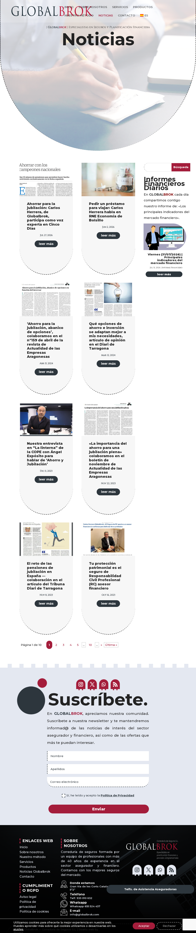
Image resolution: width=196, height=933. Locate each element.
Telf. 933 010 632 (81, 898)
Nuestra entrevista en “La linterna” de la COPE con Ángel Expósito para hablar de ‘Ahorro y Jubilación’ (45, 453)
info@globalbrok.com (84, 914)
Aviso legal (28, 897)
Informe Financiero (172, 267)
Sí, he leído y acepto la (100, 795)
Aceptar (143, 926)
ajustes (18, 929)
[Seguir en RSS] (115, 684)
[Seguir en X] (92, 684)
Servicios (120, 7)
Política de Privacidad (117, 795)
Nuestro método (79, 15)
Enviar (98, 809)
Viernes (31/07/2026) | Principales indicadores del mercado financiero (165, 259)
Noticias (106, 15)
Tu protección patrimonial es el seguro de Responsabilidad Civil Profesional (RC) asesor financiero (105, 575)
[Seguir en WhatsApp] (103, 684)
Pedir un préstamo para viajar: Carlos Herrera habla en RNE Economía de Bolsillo (107, 212)
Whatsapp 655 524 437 (85, 906)
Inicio (69, 7)
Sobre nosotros (92, 7)
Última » (111, 645)
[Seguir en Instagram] (80, 684)
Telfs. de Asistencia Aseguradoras (150, 889)
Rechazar (169, 926)
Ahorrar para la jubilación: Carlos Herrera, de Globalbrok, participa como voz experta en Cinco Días (45, 216)
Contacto (126, 15)
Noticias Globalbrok (35, 871)
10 (90, 645)
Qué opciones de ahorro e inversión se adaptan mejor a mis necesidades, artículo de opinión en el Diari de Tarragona (107, 336)
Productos (143, 7)
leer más (46, 244)
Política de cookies (34, 911)
